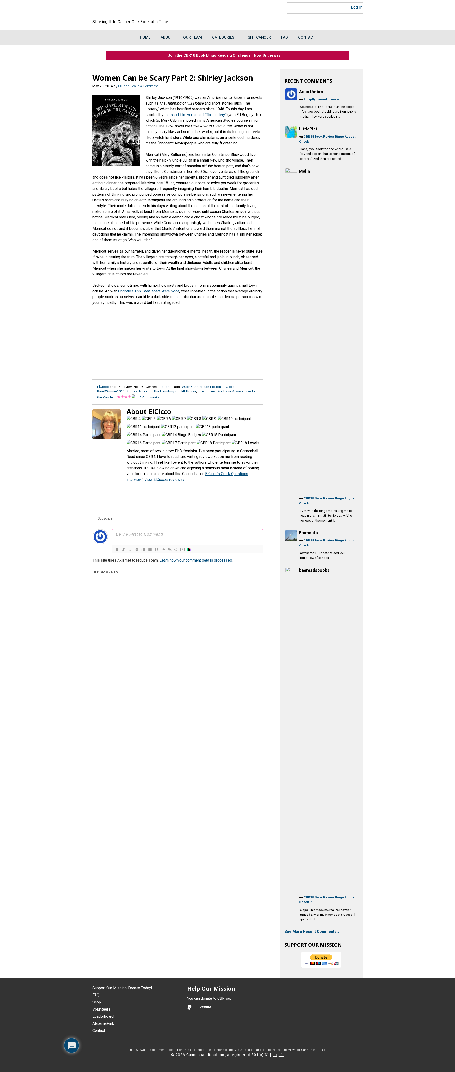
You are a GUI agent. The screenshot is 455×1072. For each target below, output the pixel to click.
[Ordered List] (143, 549)
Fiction (164, 386)
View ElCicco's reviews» (164, 479)
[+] (182, 549)
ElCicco (229, 386)
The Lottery (207, 391)
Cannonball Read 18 (150, 9)
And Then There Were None (156, 291)
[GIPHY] (190, 549)
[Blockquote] (156, 549)
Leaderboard (103, 1016)
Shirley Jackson (139, 391)
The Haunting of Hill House (175, 391)
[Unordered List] (150, 549)
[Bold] (117, 549)
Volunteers (101, 1009)
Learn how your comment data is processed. (196, 560)
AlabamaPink (103, 1023)
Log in (357, 7)
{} (176, 549)
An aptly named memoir (321, 99)
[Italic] (123, 549)
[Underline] (130, 549)
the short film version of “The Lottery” (196, 114)
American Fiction (207, 386)
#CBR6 (187, 386)
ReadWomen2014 (111, 391)
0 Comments (149, 397)
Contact (98, 1030)
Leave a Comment (144, 86)
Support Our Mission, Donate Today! (122, 988)
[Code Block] (163, 549)
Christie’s (126, 291)
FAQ (95, 995)
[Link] (170, 549)
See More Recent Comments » (311, 931)
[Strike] (136, 549)
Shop (96, 1002)
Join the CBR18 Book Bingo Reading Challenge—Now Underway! (226, 55)
